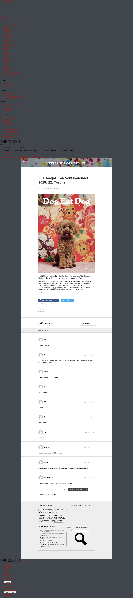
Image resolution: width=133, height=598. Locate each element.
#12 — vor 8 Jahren (89, 402)
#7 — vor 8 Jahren (89, 477)
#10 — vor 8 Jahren (89, 432)
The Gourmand (85, 276)
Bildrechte (7, 582)
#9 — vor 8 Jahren (89, 447)
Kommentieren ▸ (88, 324)
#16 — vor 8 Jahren (89, 340)
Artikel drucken (57, 304)
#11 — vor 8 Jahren (89, 417)
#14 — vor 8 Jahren (89, 372)
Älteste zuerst (43, 330)
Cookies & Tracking (10, 592)
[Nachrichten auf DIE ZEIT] (11, 142)
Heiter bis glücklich (66, 163)
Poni (54, 287)
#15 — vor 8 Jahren (89, 355)
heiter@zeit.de (58, 521)
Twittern (69, 300)
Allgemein (41, 311)
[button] (3, 17)
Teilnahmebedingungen (61, 281)
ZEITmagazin (45, 304)
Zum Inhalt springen (6, 1)
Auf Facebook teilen (50, 300)
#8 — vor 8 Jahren (89, 462)
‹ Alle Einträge (28, 169)
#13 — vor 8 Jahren (89, 387)
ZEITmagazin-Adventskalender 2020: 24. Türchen (50, 541)
